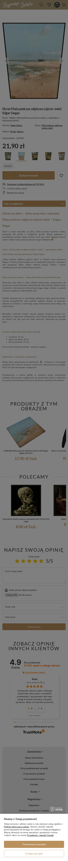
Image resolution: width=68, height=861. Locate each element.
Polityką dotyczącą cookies (16, 827)
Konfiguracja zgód (34, 853)
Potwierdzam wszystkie (34, 844)
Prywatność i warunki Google (40, 835)
